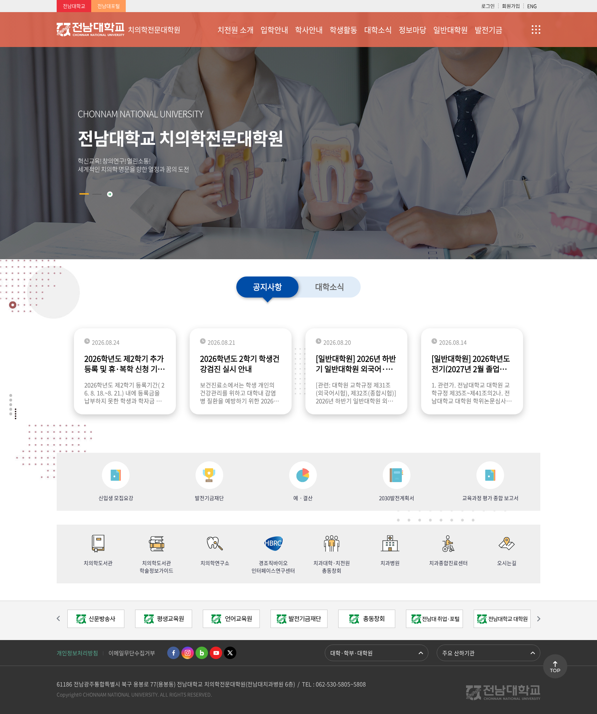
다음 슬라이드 (535, 618)
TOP (555, 670)
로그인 (488, 5)
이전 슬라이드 (62, 618)
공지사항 (267, 286)
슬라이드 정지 (110, 194)
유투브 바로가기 (216, 653)
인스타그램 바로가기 (187, 653)
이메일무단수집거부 (131, 653)
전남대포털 (108, 5)
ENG (532, 5)
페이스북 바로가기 (173, 653)
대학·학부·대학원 (351, 653)
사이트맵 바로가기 (523, 29)
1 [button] (84, 194)
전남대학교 (74, 5)
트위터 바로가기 (230, 653)
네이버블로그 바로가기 (202, 653)
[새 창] (96, 620)
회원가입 (511, 5)
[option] (298, 135)
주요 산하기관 (458, 653)
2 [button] (97, 194)
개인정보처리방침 (77, 653)
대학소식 (329, 286)
